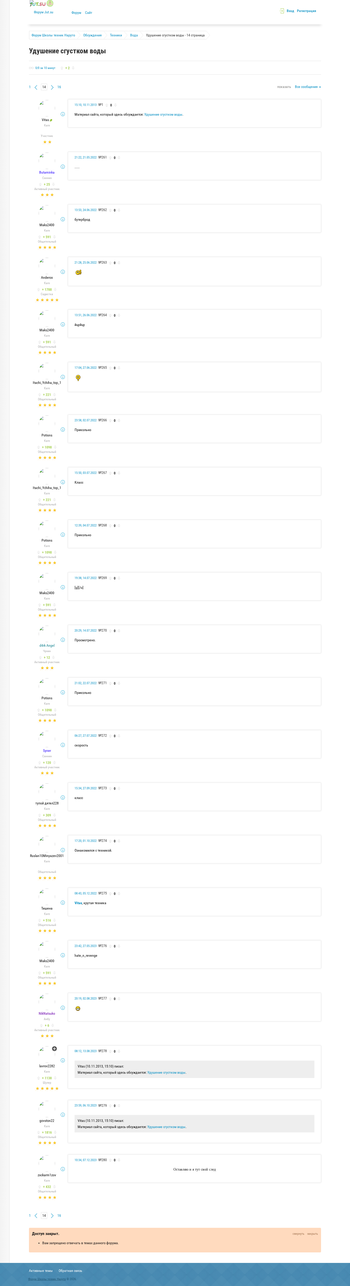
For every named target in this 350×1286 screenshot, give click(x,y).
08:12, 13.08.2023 (86, 1051)
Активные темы (41, 1271)
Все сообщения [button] (306, 87)
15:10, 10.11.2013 (86, 105)
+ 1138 (47, 1078)
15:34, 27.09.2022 (86, 788)
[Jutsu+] (54, 1048)
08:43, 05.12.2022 (86, 893)
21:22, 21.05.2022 (86, 157)
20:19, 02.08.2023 (86, 998)
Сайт (88, 13)
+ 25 (47, 184)
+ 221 (47, 395)
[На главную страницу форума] (41, 12)
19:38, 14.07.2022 (86, 578)
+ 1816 (47, 1132)
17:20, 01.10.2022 (86, 841)
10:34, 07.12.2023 (86, 1160)
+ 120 (47, 763)
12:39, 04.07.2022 (86, 525)
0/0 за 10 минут (45, 68)
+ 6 (47, 1025)
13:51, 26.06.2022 (86, 315)
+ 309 (47, 815)
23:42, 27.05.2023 (86, 946)
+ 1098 (47, 447)
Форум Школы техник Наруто (47, 1279)
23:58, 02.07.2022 (86, 420)
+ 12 (47, 657)
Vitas (78, 903)
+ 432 (47, 1187)
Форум (76, 13)
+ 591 (47, 237)
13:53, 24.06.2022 (86, 210)
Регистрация (306, 11)
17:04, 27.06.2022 (86, 368)
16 (59, 87)
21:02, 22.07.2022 (86, 683)
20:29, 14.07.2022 (86, 630)
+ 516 (47, 920)
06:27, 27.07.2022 (86, 735)
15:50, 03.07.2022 (86, 473)
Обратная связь (70, 1271)
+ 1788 (47, 289)
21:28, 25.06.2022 (86, 262)
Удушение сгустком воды (163, 114)
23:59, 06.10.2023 (86, 1105)
